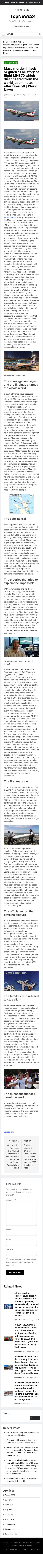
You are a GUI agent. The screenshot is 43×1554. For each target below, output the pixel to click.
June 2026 (9, 1505)
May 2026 (9, 1510)
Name (9, 1229)
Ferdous (9, 95)
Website (9, 1249)
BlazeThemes (26, 1545)
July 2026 (8, 1500)
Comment (11, 1200)
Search (6, 1413)
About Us (14, 2)
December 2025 (11, 1534)
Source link (9, 1132)
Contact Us (23, 2)
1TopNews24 (21, 16)
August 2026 (10, 1495)
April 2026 (9, 1514)
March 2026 (9, 1519)
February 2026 (10, 1524)
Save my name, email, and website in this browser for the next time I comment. (21, 1262)
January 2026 (10, 1529)
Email (9, 1239)
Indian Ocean (10, 217)
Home (7, 2)
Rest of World (11, 63)
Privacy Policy (34, 2)
